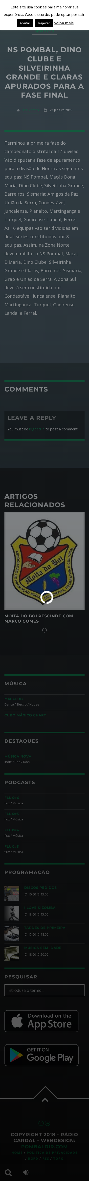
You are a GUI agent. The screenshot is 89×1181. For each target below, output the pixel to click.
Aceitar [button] (25, 23)
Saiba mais (64, 22)
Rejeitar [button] (44, 23)
